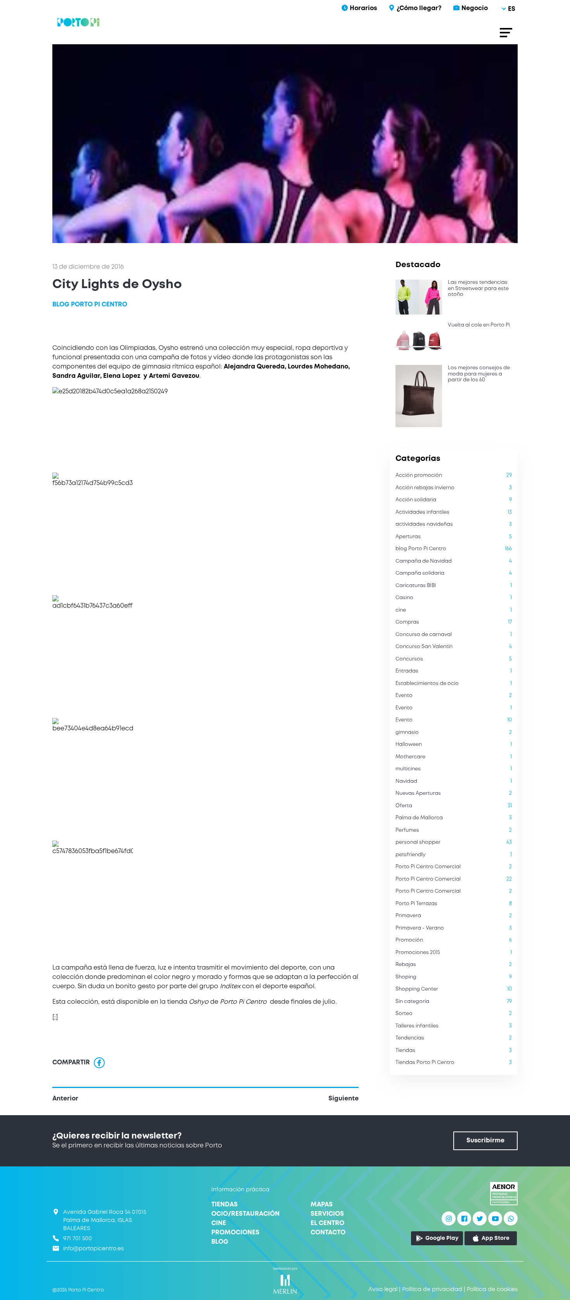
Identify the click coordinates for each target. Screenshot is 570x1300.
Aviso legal (382, 1289)
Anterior (65, 1099)
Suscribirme (485, 1141)
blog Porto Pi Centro (89, 305)
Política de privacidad (432, 1289)
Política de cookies (492, 1289)
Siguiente (343, 1099)
